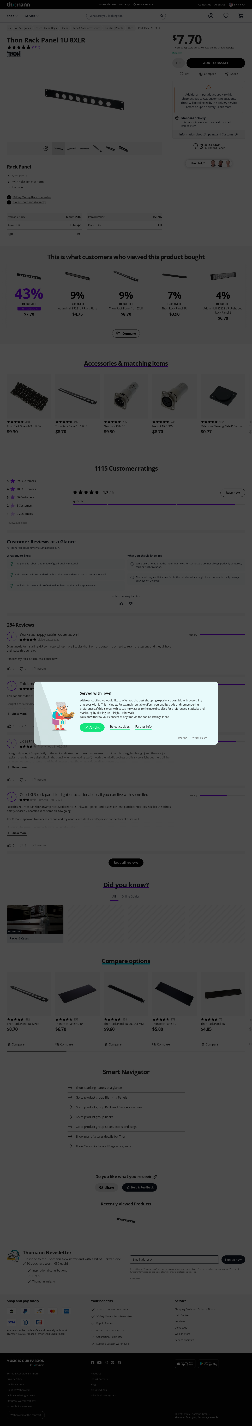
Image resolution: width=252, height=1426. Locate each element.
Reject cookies (120, 726)
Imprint (182, 737)
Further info (143, 726)
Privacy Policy (199, 737)
